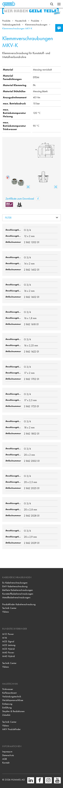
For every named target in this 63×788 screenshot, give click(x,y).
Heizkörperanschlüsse (12, 700)
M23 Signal (8, 641)
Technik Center (9, 608)
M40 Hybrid (8, 656)
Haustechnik (21, 20)
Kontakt (6, 762)
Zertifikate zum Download (20, 198)
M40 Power (8, 652)
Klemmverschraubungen (36, 24)
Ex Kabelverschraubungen (14, 582)
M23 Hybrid (8, 648)
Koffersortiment (9, 692)
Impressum (7, 751)
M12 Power (8, 634)
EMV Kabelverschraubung (14, 586)
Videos (5, 611)
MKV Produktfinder (11, 729)
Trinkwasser (7, 689)
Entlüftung (7, 707)
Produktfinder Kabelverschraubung (19, 604)
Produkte (6, 20)
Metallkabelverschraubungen (16, 597)
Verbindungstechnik (11, 24)
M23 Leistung (9, 645)
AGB (4, 759)
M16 (4, 637)
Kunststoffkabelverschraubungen (17, 593)
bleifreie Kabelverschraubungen (17, 590)
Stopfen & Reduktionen (13, 711)
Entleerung (7, 703)
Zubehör (6, 715)
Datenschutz (8, 755)
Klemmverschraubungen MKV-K (17, 28)
